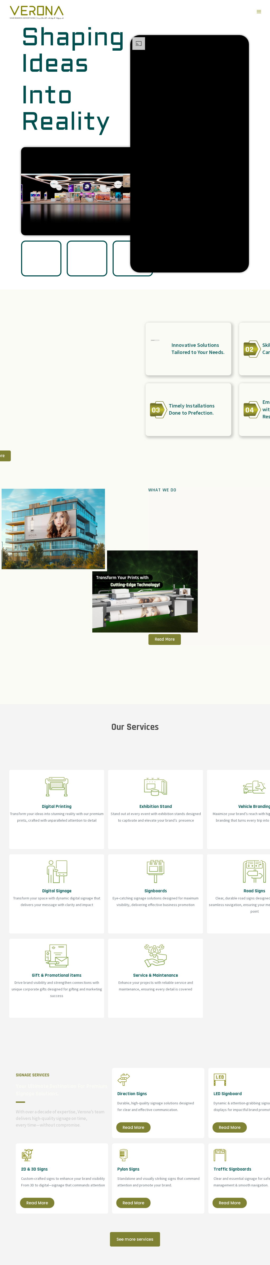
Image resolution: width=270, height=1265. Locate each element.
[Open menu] (259, 12)
